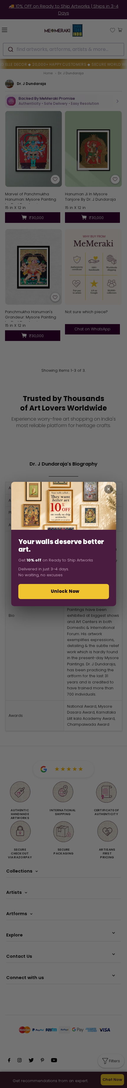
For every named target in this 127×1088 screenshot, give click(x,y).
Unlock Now (65, 591)
